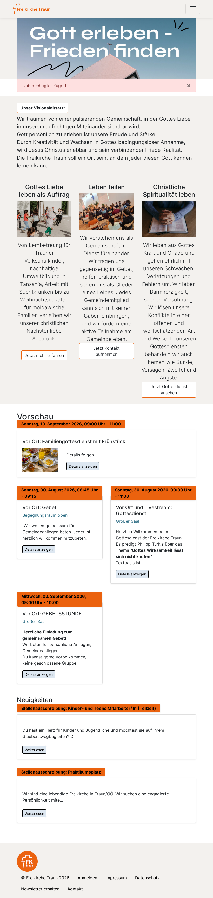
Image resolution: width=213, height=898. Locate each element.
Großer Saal (127, 521)
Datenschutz (147, 877)
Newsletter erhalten (40, 889)
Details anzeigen (83, 466)
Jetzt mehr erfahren (44, 355)
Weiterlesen (34, 750)
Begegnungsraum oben (45, 515)
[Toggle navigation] (192, 9)
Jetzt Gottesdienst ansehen (169, 389)
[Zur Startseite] (32, 9)
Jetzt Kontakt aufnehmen (106, 351)
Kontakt (75, 889)
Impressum (116, 877)
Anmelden (87, 877)
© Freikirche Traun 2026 (45, 877)
